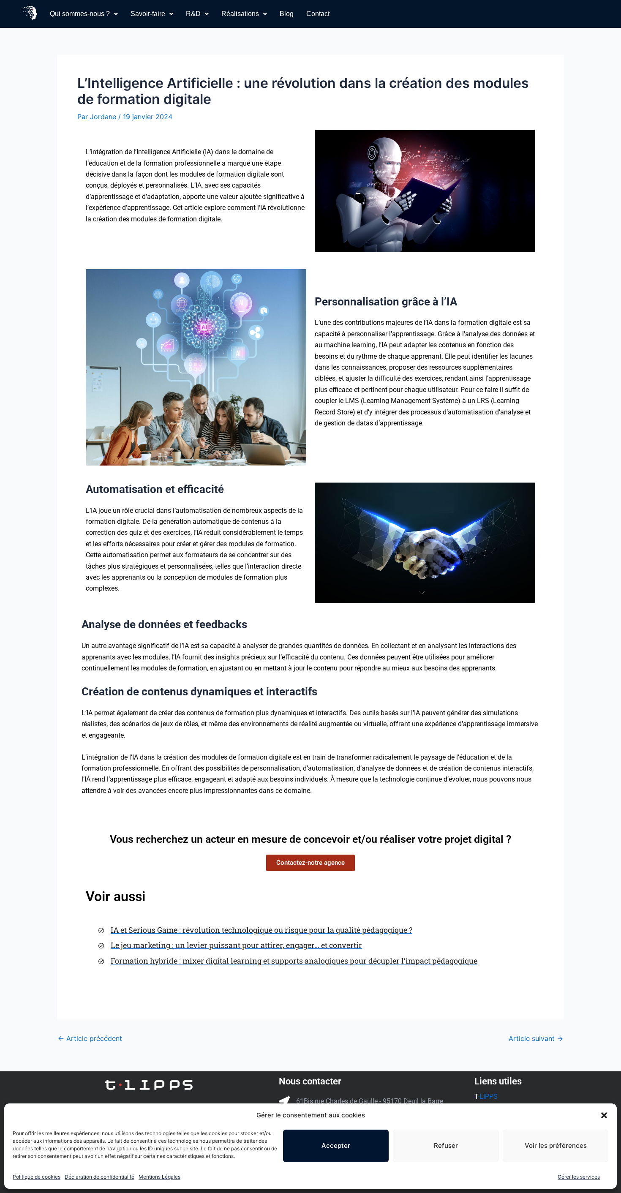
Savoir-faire (148, 13)
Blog (287, 13)
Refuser (446, 1145)
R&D (193, 13)
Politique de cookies (36, 1177)
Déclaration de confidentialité (99, 1177)
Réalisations (240, 13)
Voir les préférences (556, 1145)
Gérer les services (579, 1177)
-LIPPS (488, 1096)
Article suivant (536, 1038)
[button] (604, 1115)
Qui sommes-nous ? (80, 13)
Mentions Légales (159, 1177)
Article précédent (90, 1038)
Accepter (335, 1145)
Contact (318, 13)
